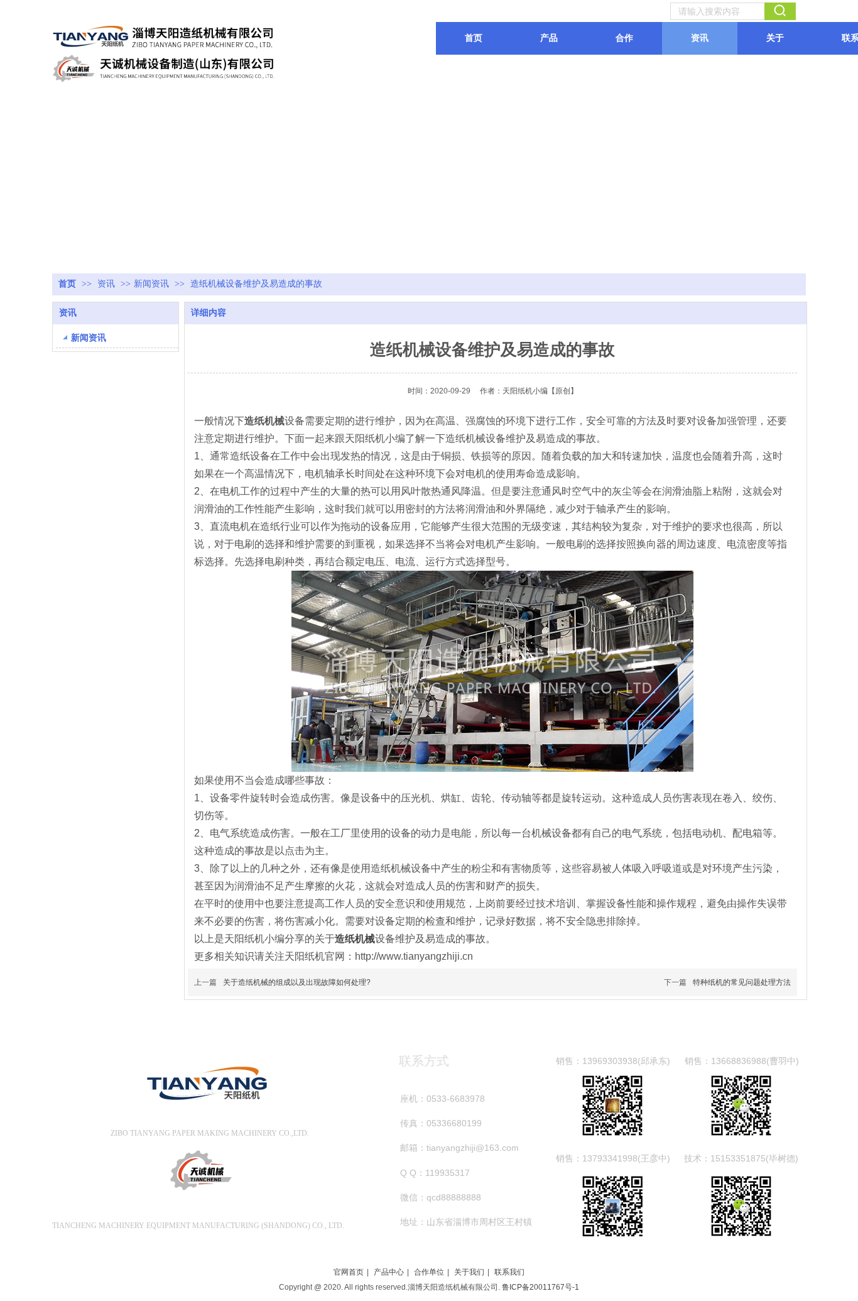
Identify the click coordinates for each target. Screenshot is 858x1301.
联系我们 (509, 1272)
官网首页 (349, 1272)
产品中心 (389, 1272)
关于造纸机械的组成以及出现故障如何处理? (297, 982)
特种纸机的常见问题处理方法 (742, 982)
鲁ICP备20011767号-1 (540, 1287)
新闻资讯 (151, 283)
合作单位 (429, 1272)
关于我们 (469, 1272)
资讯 (107, 283)
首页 (67, 283)
